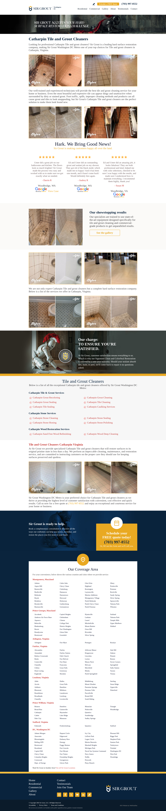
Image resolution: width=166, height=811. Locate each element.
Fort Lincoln (64, 748)
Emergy (62, 742)
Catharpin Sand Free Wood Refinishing (52, 434)
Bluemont (37, 690)
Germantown (64, 607)
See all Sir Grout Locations (65, 768)
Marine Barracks (91, 742)
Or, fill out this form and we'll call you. (116, 546)
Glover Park (64, 763)
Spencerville (114, 601)
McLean (88, 665)
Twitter (71, 795)
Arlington (37, 643)
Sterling (113, 681)
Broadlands (38, 696)
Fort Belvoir (64, 659)
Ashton (36, 583)
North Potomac (90, 607)
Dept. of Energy (40, 763)
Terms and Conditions (57, 805)
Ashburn (37, 687)
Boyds (36, 598)
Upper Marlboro (116, 623)
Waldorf (113, 626)
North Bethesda (90, 601)
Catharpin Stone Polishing (100, 422)
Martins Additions (91, 595)
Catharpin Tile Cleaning (98, 402)
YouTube (77, 795)
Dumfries (63, 706)
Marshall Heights (91, 745)
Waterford (113, 690)
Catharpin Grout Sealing (44, 402)
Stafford (113, 726)
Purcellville (89, 693)
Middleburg (89, 681)
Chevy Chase (64, 586)
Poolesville (114, 586)
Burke (36, 659)
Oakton (112, 653)
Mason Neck (89, 662)
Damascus (63, 592)
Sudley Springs (90, 718)
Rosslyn (113, 643)
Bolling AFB (38, 742)
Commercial (94, 9)
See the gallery (104, 232)
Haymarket (63, 712)
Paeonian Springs (91, 687)
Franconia (63, 665)
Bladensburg (38, 626)
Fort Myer (63, 643)
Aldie (36, 681)
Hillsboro (63, 690)
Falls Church (64, 656)
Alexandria (38, 650)
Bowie (36, 629)
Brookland (38, 748)
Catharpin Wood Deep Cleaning (102, 434)
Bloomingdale (39, 739)
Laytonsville (89, 592)
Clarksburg (63, 589)
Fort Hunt (63, 662)
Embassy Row (65, 739)
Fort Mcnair (64, 751)
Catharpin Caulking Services (101, 406)
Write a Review (94, 4)
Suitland (113, 614)
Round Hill (89, 696)
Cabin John (64, 583)
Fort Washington (65, 629)
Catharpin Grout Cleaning (99, 397)
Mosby (87, 671)
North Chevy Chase (92, 604)
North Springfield (91, 674)
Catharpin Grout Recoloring (46, 397)
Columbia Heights (40, 757)
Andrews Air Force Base (43, 617)
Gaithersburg (64, 604)
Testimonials (123, 9)
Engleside (37, 674)
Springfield (114, 665)
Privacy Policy (43, 805)
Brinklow (37, 601)
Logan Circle (89, 739)
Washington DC (115, 751)
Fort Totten (64, 754)
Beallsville (38, 592)
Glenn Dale (64, 632)
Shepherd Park (115, 739)
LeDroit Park (89, 736)
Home (32, 780)
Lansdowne (64, 693)
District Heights (65, 626)
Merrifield (88, 668)
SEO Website (123, 805)
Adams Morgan (39, 733)
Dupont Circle (65, 733)
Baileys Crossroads (41, 656)
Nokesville (88, 709)
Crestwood (38, 760)
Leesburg (63, 696)
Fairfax (62, 650)
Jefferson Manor (90, 650)
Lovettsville (64, 699)
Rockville (113, 592)
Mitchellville (89, 623)
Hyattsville (89, 614)
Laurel (87, 620)
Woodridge (114, 757)
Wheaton (113, 607)
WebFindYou (133, 805)
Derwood (63, 598)
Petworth (88, 760)
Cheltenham (64, 617)
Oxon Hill (88, 629)
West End (113, 754)
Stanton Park (114, 742)
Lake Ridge (64, 715)
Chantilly (37, 665)
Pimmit (112, 656)
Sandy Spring (115, 595)
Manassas (63, 718)
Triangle (113, 706)
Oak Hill (113, 650)
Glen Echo (88, 583)
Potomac (113, 589)
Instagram (59, 795)
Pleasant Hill (114, 733)
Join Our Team (65, 787)
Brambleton (38, 693)
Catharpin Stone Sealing (99, 418)
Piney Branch (89, 763)
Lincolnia (88, 656)
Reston (112, 659)
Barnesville (38, 589)
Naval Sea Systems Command (95, 751)
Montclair (88, 706)
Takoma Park (114, 604)
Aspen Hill (38, 586)
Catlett (36, 715)
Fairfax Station (65, 653)
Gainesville (64, 709)
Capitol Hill (38, 751)
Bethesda (37, 595)
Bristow (37, 706)
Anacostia (37, 736)
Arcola (36, 684)
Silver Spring (114, 598)
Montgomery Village (92, 598)
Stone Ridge (114, 684)
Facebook (65, 795)
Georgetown (64, 760)
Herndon (63, 674)
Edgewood (63, 736)
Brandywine (38, 632)
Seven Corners (115, 662)
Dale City (37, 718)
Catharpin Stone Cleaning (45, 418)
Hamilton (63, 687)
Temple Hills (114, 620)
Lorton (87, 659)
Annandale (38, 653)
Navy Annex (89, 754)
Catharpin (37, 712)
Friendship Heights (66, 757)
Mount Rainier (90, 626)
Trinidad (113, 748)
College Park (64, 623)
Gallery (105, 9)
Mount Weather (90, 684)
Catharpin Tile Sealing (44, 406)
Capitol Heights (65, 614)
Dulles (62, 681)
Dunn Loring (39, 671)
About (113, 9)
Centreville (38, 662)
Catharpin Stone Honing (44, 422)
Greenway (63, 671)
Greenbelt (63, 635)
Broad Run (38, 709)
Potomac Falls (90, 690)
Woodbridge (114, 709)
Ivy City (88, 733)
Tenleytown (114, 745)
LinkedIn (83, 795)
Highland (88, 586)
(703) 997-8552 (129, 3)
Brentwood (38, 635)
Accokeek (37, 614)
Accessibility (32, 805)
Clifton (36, 668)
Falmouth (37, 726)
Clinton (62, 620)
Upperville (114, 687)
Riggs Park (114, 736)
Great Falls (63, 668)
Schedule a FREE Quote (108, 4)
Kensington (89, 589)
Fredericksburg (65, 726)
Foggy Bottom (65, 745)
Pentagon (88, 643)
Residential (82, 9)
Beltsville (37, 623)
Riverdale (88, 632)
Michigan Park (90, 748)
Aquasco (37, 620)
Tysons (112, 671)
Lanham (88, 617)
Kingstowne (89, 653)
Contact (134, 9)
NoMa (87, 757)
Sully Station (114, 668)
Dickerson (63, 601)
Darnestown (64, 595)
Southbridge (89, 715)
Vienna (112, 674)
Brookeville (38, 604)
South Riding (89, 699)
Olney (112, 583)
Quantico (88, 712)
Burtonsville (38, 607)
